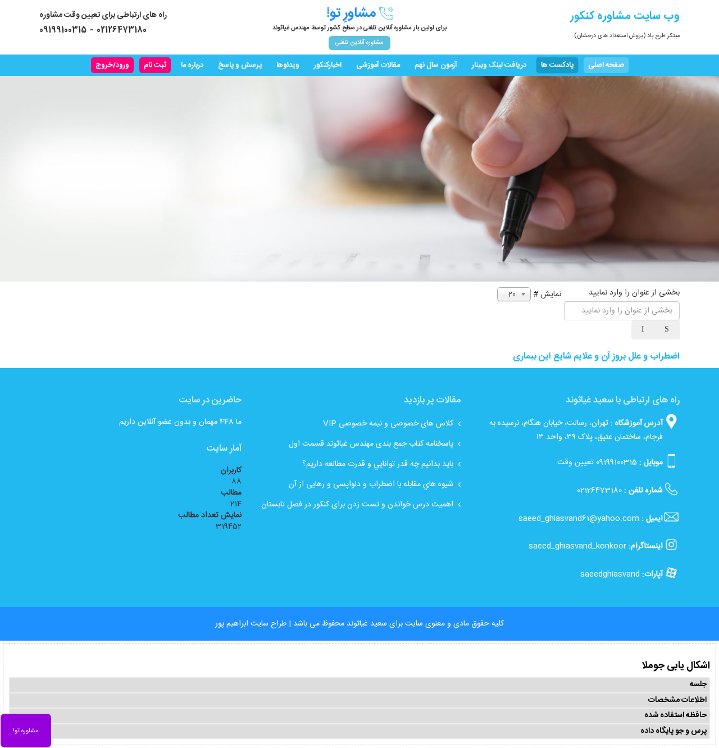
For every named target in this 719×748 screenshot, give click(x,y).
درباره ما (192, 65)
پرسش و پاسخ (240, 65)
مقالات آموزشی (378, 65)
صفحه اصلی (606, 65)
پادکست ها (557, 65)
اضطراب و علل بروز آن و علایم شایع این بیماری (596, 356)
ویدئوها (287, 65)
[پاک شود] (643, 329)
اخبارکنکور (328, 65)
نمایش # (547, 294)
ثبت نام (155, 65)
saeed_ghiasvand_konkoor (577, 546)
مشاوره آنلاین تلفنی (359, 43)
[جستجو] (668, 329)
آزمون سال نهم (436, 65)
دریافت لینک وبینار (499, 65)
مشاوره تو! (26, 731)
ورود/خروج (112, 65)
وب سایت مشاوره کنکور (625, 16)
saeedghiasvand (610, 574)
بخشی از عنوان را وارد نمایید (633, 292)
